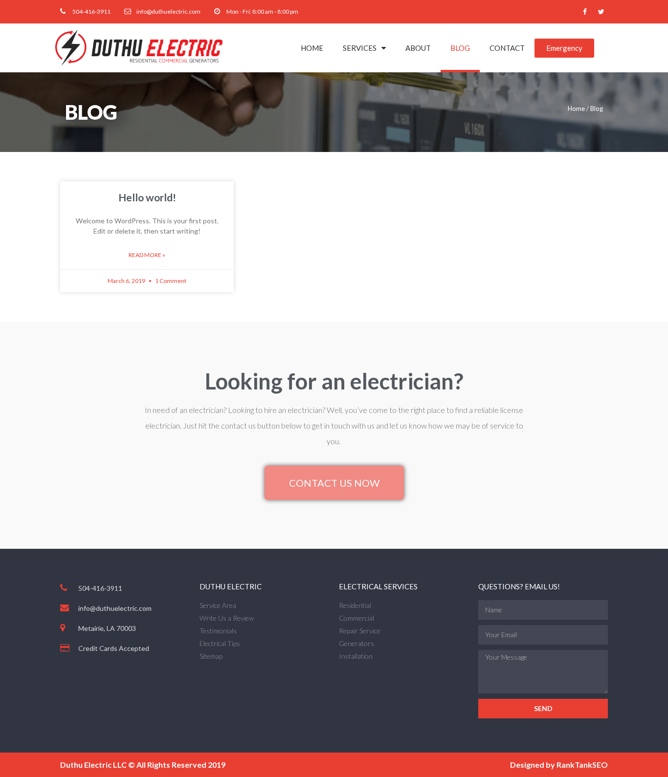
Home (312, 47)
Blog (460, 47)
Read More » (147, 255)
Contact (507, 47)
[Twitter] (601, 12)
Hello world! (147, 197)
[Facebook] (585, 12)
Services (360, 47)
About (418, 47)
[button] (564, 48)
